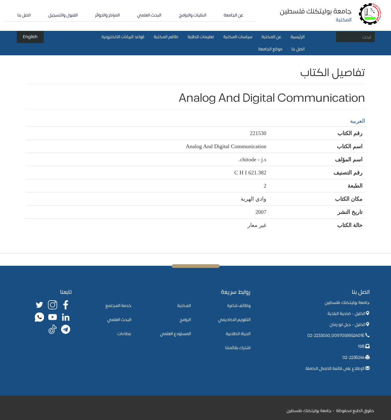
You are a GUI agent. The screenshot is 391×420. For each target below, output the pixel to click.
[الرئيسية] (370, 13)
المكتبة (184, 305)
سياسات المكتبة (237, 36)
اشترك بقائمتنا (237, 347)
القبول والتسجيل (63, 15)
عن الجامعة (233, 15)
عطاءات (124, 333)
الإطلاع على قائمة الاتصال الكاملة (334, 368)
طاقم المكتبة (166, 36)
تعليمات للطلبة (201, 36)
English (30, 36)
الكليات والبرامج (192, 15)
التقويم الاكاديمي (234, 319)
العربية (357, 121)
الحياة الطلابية (238, 333)
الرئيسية (298, 36)
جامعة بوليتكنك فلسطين (316, 11)
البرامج (185, 319)
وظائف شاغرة (238, 305)
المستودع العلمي (175, 333)
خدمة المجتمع (118, 305)
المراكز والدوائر (107, 15)
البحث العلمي (149, 15)
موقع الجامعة (270, 49)
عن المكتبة (271, 36)
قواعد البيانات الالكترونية (122, 36)
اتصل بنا (24, 15)
